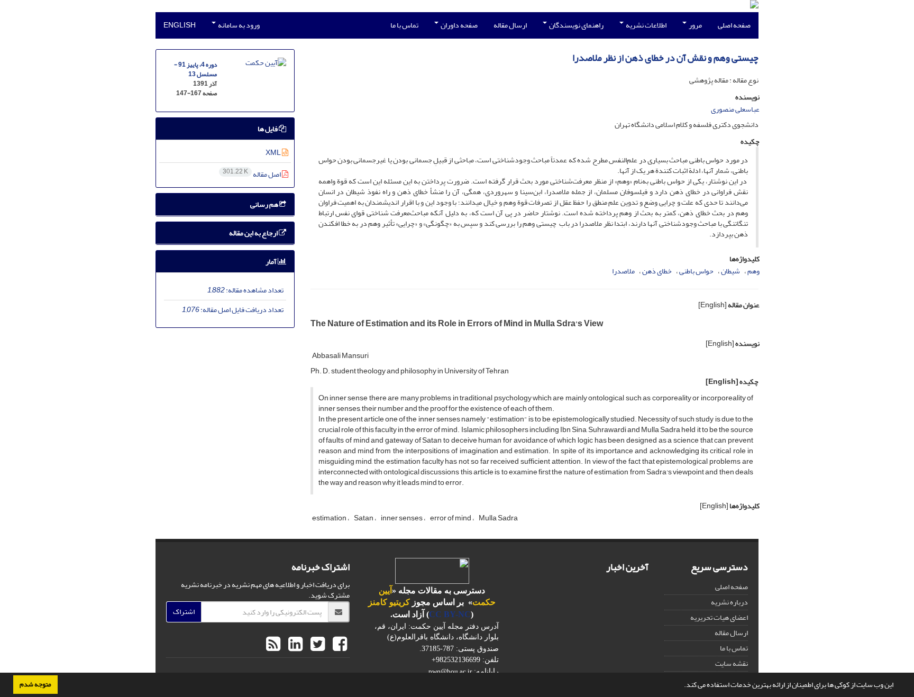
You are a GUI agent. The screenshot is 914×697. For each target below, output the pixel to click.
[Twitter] (316, 645)
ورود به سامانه (238, 25)
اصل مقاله (252, 174)
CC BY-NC (450, 614)
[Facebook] (338, 645)
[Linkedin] (294, 645)
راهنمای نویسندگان (576, 25)
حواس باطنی (696, 271)
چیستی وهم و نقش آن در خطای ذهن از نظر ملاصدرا (665, 58)
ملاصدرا (623, 271)
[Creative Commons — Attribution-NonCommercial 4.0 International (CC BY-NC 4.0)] (432, 570)
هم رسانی (264, 204)
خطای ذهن (657, 271)
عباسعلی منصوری (735, 109)
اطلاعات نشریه (645, 25)
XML (274, 152)
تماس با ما (404, 25)
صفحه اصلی (734, 25)
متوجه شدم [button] (35, 684)
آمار (272, 261)
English (179, 25)
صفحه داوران (459, 25)
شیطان (730, 271)
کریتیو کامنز (389, 602)
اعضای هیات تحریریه (719, 617)
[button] (681, 685)
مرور (695, 25)
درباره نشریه (729, 602)
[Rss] (273, 645)
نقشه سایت (731, 663)
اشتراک (184, 611)
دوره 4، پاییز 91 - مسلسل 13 (195, 69)
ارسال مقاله (510, 25)
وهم (753, 271)
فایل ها (268, 129)
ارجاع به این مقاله (254, 233)
